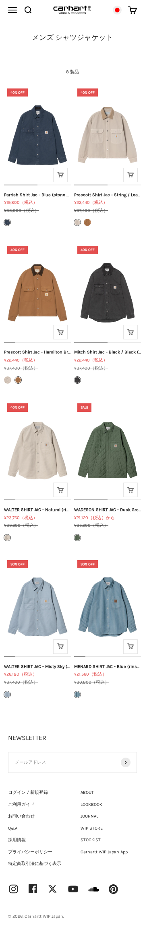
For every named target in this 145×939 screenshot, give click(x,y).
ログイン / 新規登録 (28, 792)
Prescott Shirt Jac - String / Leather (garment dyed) (107, 194)
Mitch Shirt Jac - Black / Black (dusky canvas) (107, 352)
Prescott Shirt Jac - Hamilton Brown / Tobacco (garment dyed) (37, 352)
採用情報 (17, 839)
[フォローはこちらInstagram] (13, 889)
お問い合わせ (21, 816)
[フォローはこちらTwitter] (52, 889)
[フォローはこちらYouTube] (73, 889)
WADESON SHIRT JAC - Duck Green (107, 509)
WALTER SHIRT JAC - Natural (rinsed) (37, 509)
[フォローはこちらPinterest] (113, 889)
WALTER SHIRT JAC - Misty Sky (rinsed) (37, 666)
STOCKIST (91, 839)
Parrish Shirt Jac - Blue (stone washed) (37, 194)
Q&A (12, 828)
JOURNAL (89, 816)
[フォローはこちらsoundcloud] (93, 893)
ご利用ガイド (21, 804)
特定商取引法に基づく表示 (34, 863)
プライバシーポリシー (30, 852)
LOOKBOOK (91, 804)
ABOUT (87, 792)
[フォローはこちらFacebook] (33, 888)
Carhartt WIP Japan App (104, 852)
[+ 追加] (60, 175)
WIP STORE (92, 828)
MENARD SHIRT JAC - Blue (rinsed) (107, 666)
